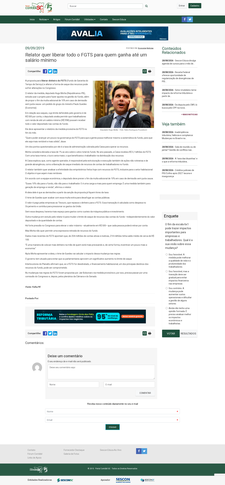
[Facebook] (138, 451)
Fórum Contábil (72, 19)
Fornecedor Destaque (74, 450)
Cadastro (194, 5)
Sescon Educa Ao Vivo (110, 450)
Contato (104, 19)
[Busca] (146, 6)
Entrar (182, 5)
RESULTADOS (188, 333)
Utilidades (89, 19)
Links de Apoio (34, 457)
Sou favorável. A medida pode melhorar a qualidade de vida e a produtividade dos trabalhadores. (180, 260)
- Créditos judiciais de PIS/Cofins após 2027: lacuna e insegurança (178, 173)
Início (32, 19)
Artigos (56, 19)
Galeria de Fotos (71, 454)
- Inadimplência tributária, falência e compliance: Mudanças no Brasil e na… (177, 135)
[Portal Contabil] (40, 469)
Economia (142, 48)
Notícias (43, 19)
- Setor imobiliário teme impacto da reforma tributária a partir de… (179, 93)
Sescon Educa (119, 19)
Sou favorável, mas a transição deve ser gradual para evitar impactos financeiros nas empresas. (179, 277)
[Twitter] (143, 451)
